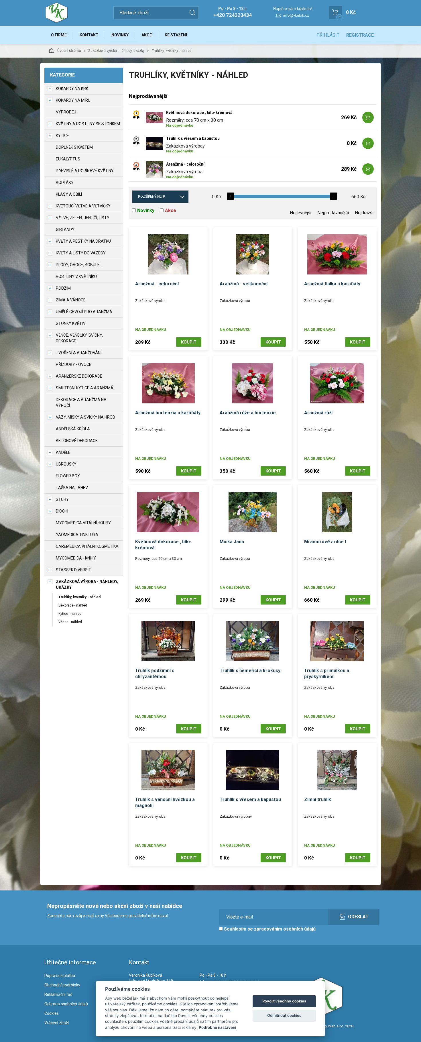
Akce (146, 35)
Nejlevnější (300, 212)
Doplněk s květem (74, 147)
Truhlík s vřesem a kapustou (193, 138)
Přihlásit (327, 35)
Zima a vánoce (71, 300)
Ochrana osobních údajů (66, 1004)
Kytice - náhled (70, 614)
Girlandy (65, 229)
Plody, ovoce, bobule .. (79, 264)
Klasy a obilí (69, 194)
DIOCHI (62, 511)
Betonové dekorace (77, 440)
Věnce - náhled (70, 622)
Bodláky (65, 182)
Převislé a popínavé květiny (85, 170)
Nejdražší (364, 212)
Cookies (51, 1013)
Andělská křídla (73, 429)
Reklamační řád (58, 994)
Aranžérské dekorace (79, 376)
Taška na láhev (72, 487)
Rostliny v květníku (76, 276)
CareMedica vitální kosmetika (87, 546)
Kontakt (89, 35)
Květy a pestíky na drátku (83, 241)
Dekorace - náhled (72, 605)
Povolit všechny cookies (284, 1001)
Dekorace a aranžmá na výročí (81, 402)
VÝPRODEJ (66, 112)
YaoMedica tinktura (77, 534)
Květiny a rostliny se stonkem (88, 123)
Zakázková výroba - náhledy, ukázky (116, 51)
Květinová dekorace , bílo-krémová (199, 112)
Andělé (63, 452)
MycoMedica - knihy (76, 558)
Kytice (62, 135)
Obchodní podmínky (62, 985)
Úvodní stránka (69, 51)
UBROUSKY (66, 464)
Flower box (68, 476)
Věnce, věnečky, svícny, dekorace (79, 338)
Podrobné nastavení (217, 1027)
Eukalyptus (68, 159)
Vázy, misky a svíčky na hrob (85, 417)
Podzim (63, 288)
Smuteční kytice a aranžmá (84, 388)
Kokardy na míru (73, 100)
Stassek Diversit (73, 570)
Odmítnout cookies (284, 1015)
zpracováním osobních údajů (285, 929)
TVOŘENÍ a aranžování (78, 352)
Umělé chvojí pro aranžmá (84, 311)
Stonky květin (70, 323)
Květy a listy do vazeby (81, 253)
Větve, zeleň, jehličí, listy (82, 217)
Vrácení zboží (56, 1023)
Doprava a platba (59, 975)
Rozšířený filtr (151, 197)
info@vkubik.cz (296, 15)
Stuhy (62, 499)
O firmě (59, 35)
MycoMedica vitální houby (83, 523)
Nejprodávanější (333, 212)
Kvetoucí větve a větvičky (83, 206)
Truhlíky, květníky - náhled (79, 597)
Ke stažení (176, 35)
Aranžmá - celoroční (185, 164)
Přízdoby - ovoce (73, 364)
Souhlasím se (269, 929)
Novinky (120, 35)
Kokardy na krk (72, 88)
